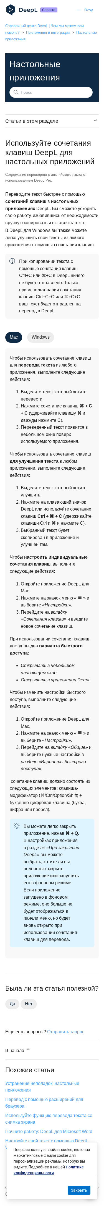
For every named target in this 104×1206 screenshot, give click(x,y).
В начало (15, 1050)
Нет (28, 1003)
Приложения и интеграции (48, 32)
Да (12, 1003)
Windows (41, 337)
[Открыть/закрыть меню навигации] (78, 9)
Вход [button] (88, 10)
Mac (14, 337)
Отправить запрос (65, 1031)
